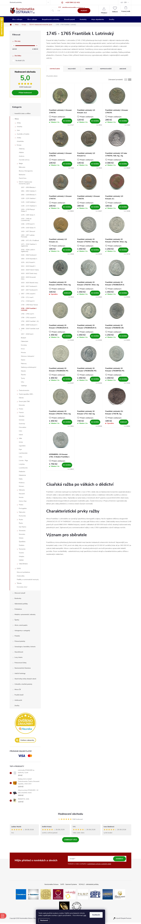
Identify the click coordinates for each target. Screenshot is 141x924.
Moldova (21, 483)
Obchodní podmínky (16, 2)
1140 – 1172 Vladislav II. (29, 206)
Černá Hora (22, 178)
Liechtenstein (23, 453)
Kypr (20, 449)
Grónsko (21, 420)
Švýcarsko (22, 549)
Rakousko (22, 512)
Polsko (21, 505)
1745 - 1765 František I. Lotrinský (29, 309)
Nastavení (44, 920)
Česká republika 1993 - (26, 394)
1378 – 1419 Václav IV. (28, 228)
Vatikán (21, 560)
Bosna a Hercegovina (26, 171)
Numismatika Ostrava (51, 884)
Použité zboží (19, 695)
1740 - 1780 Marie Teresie (29, 305)
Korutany (24, 345)
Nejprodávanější (105, 69)
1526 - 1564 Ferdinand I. (29, 255)
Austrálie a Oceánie (23, 134)
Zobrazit (67, 293)
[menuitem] (17, 19)
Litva (20, 457)
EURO (19, 568)
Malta (20, 479)
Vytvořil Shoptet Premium (123, 918)
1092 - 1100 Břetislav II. (28, 195)
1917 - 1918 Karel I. (27, 334)
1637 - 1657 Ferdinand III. (29, 290)
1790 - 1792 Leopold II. (28, 318)
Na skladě (20, 61)
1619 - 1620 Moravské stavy (28, 278)
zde (84, 915)
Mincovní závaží (20, 593)
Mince (17, 119)
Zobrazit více (70, 840)
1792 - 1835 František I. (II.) (30, 321)
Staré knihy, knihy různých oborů (25, 679)
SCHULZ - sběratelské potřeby (89, 884)
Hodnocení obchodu (70, 814)
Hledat (84, 10)
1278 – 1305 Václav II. (28, 215)
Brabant (23, 338)
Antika (19, 138)
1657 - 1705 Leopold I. (28, 294)
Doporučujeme (55, 69)
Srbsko (21, 538)
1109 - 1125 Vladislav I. (28, 198)
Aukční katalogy (20, 673)
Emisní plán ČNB (24, 401)
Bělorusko (22, 167)
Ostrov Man (23, 501)
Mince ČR (18, 689)
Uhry (22, 382)
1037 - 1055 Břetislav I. (28, 187)
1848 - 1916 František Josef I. (30, 329)
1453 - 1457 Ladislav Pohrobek (28, 236)
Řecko (21, 523)
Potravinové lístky (20, 663)
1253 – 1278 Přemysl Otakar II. (28, 210)
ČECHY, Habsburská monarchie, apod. (25, 183)
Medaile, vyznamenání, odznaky (25, 614)
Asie (18, 130)
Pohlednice (18, 609)
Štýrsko (23, 375)
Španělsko (22, 542)
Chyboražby (20, 576)
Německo (22, 490)
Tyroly (23, 378)
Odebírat (119, 859)
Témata (19, 583)
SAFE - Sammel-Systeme (68, 884)
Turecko (21, 553)
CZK (125, 2)
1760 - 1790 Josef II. (27, 314)
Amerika (19, 127)
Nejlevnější (72, 69)
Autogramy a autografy (22, 631)
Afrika (19, 123)
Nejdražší (88, 69)
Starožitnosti (19, 652)
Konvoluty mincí (22, 587)
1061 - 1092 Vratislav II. (28, 191)
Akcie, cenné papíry (21, 625)
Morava (23, 352)
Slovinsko (22, 534)
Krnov (23, 349)
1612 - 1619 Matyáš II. (28, 266)
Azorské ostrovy (24, 160)
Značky (17, 706)
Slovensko (22, 531)
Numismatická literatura (23, 668)
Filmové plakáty (20, 641)
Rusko (21, 520)
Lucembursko (23, 468)
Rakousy (24, 364)
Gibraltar (21, 416)
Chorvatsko (22, 427)
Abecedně (122, 69)
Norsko (21, 497)
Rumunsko (22, 516)
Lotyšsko (22, 464)
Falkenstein (24, 341)
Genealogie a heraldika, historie (25, 647)
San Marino (22, 527)
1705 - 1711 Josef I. (27, 297)
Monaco (21, 486)
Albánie (21, 152)
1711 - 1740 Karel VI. (28, 301)
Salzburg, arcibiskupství (28, 367)
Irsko (20, 431)
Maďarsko (22, 472)
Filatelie (17, 636)
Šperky (17, 620)
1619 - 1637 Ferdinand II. (29, 286)
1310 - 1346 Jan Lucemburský (26, 219)
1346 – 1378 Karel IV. (28, 224)
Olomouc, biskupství (27, 356)
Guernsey (22, 424)
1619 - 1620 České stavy (29, 273)
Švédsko (21, 545)
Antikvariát (18, 700)
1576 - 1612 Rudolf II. (28, 262)
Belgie (21, 163)
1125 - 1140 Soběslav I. (28, 202)
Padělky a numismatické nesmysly (28, 580)
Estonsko (22, 405)
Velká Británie (23, 564)
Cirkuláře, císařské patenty (23, 684)
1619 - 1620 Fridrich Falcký (30, 270)
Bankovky (18, 598)
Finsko (21, 409)
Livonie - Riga (23, 460)
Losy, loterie (18, 657)
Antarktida (20, 141)
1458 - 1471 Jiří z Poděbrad (30, 240)
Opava (23, 360)
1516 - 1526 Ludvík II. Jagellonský (28, 250)
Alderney (22, 149)
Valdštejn (24, 386)
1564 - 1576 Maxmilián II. (29, 259)
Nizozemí (22, 494)
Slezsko (23, 371)
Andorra (21, 156)
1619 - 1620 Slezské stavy (29, 283)
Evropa (19, 145)
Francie (21, 412)
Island (21, 435)
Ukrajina (21, 556)
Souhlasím (96, 915)
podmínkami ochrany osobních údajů (99, 864)
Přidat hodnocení (25, 93)
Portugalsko (23, 508)
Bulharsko (22, 175)
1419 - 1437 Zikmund (28, 231)
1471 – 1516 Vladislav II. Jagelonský (29, 245)
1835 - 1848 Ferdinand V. (29, 325)
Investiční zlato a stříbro (23, 113)
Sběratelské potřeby (21, 604)
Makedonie (22, 475)
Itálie (20, 438)
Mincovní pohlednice (23, 572)
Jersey (21, 442)
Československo (24, 390)
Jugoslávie (22, 446)
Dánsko (21, 398)
